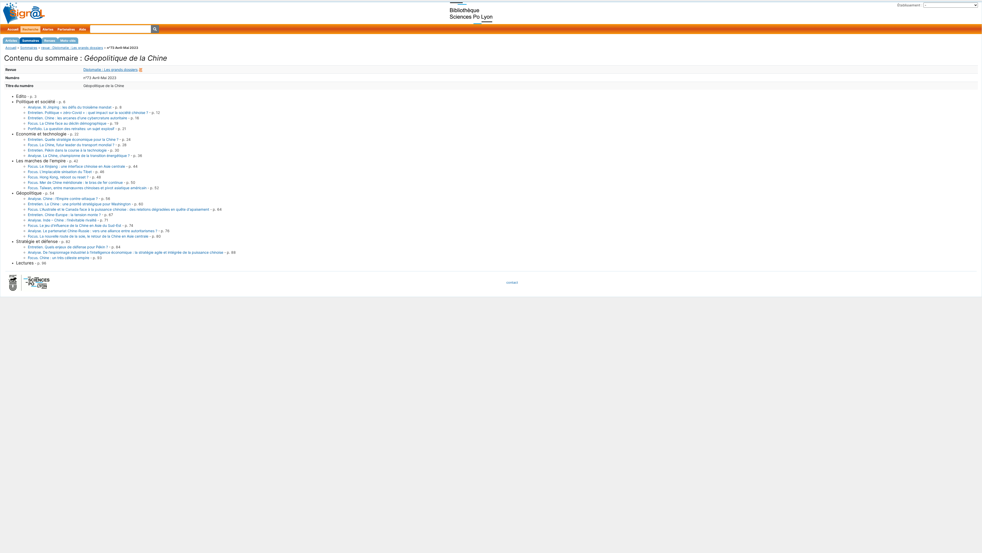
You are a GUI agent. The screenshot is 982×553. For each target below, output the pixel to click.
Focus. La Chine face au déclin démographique (67, 123)
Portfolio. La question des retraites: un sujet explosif (71, 128)
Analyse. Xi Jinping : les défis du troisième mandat (69, 107)
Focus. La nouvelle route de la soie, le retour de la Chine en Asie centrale (88, 236)
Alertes (47, 29)
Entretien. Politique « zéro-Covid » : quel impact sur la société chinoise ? (88, 112)
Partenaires (66, 29)
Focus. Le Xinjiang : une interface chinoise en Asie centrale (76, 166)
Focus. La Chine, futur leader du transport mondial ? (71, 145)
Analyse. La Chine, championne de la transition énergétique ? (79, 155)
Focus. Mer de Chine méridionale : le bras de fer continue (75, 182)
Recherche (30, 29)
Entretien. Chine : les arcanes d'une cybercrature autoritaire (77, 118)
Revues (49, 40)
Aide (82, 29)
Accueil (12, 29)
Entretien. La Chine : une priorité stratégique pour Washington (79, 204)
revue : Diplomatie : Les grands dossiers (72, 48)
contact (512, 282)
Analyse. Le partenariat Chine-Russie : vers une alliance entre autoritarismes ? (92, 231)
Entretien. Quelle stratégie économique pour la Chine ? (73, 139)
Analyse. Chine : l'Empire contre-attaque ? (63, 198)
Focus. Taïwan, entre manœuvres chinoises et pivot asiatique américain (87, 188)
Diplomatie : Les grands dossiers (110, 69)
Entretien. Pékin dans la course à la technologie (67, 150)
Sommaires (30, 40)
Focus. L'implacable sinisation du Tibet (60, 171)
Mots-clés (68, 40)
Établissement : (909, 5)
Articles (11, 40)
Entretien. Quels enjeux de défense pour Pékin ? (68, 247)
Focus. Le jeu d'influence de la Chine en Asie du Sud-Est (74, 225)
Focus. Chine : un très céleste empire (58, 258)
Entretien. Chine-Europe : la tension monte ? (64, 214)
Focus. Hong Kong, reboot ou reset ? (58, 177)
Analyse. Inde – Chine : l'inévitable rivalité (62, 220)
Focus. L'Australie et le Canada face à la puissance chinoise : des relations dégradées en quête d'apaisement (118, 209)
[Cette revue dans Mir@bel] (141, 69)
